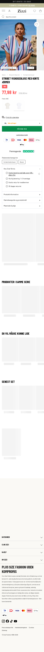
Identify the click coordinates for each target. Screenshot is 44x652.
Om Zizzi (4, 560)
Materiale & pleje (10, 206)
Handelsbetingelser (21, 627)
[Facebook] (7, 620)
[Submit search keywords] (3, 17)
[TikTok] (11, 620)
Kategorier (6, 537)
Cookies (31, 627)
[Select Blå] (19, 106)
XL (10, 123)
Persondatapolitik (7, 627)
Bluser (22, 162)
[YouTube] (15, 620)
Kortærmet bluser (28, 75)
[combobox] (22, 16)
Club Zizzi (5, 545)
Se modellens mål (7, 68)
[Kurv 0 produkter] (40, 11)
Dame (4, 75)
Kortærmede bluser (10, 162)
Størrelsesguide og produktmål (15, 200)
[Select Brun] (7, 106)
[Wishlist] (36, 24)
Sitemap (4, 630)
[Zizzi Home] (22, 10)
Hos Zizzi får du (9, 169)
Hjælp (4, 552)
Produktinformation (11, 194)
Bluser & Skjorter (14, 75)
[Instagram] (3, 620)
